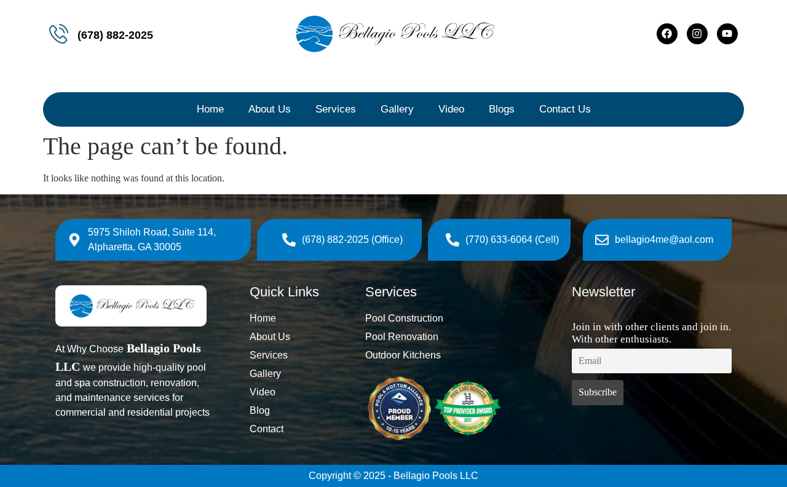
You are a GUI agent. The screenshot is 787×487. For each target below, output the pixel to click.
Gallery (397, 109)
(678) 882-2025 (115, 35)
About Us (269, 109)
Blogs (502, 109)
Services (335, 109)
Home (210, 109)
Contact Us (565, 109)
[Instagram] (697, 33)
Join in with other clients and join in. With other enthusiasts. (651, 333)
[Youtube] (727, 33)
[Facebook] (667, 33)
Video (451, 109)
